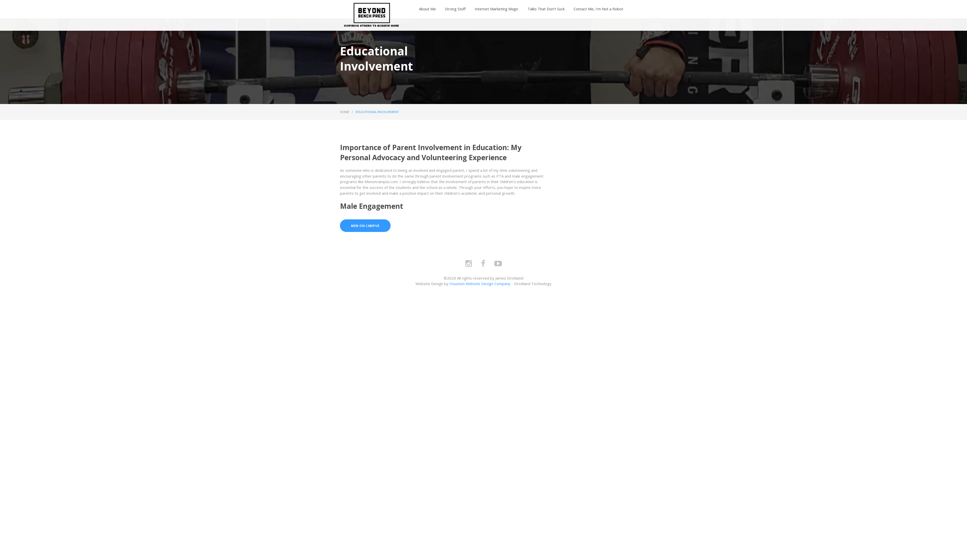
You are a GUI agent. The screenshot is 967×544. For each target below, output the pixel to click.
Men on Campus (365, 226)
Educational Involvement (377, 112)
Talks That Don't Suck (546, 8)
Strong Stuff (455, 8)
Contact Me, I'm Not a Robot (598, 8)
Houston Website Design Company (480, 283)
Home (344, 112)
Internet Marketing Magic (497, 8)
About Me (427, 8)
